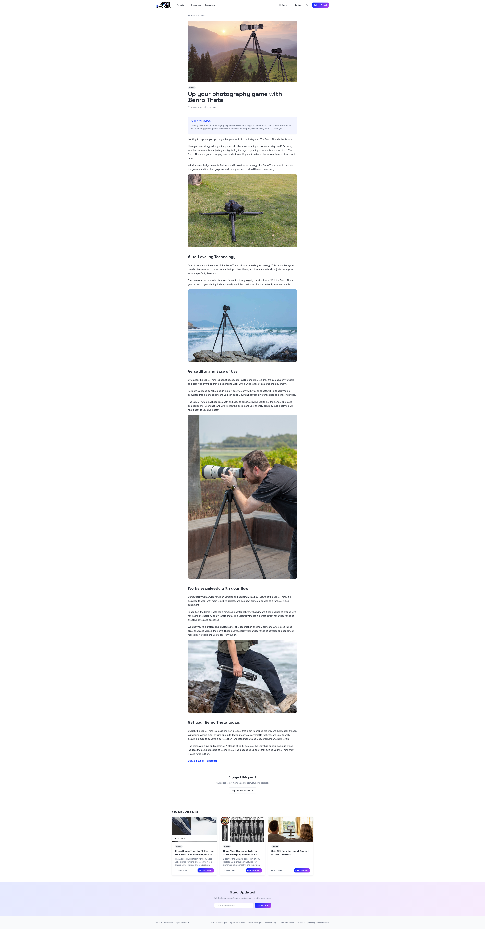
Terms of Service (286, 923)
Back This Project (205, 870)
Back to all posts (198, 15)
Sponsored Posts (237, 923)
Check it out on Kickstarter (202, 761)
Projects (180, 5)
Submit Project (320, 5)
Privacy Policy (270, 923)
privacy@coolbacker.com (318, 923)
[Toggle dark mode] (307, 5)
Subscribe (263, 905)
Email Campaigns (255, 923)
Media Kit (301, 923)
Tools (284, 5)
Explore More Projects (242, 790)
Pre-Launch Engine (219, 923)
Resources (196, 5)
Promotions (210, 5)
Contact (298, 5)
